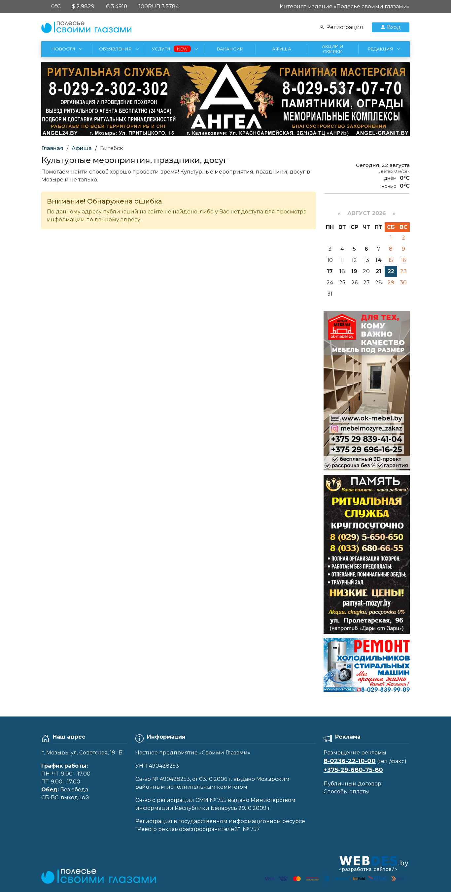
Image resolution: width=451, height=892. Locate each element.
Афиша (82, 148)
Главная (52, 148)
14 (378, 260)
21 (378, 271)
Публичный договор (352, 783)
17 (330, 271)
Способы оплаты (346, 791)
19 (354, 271)
